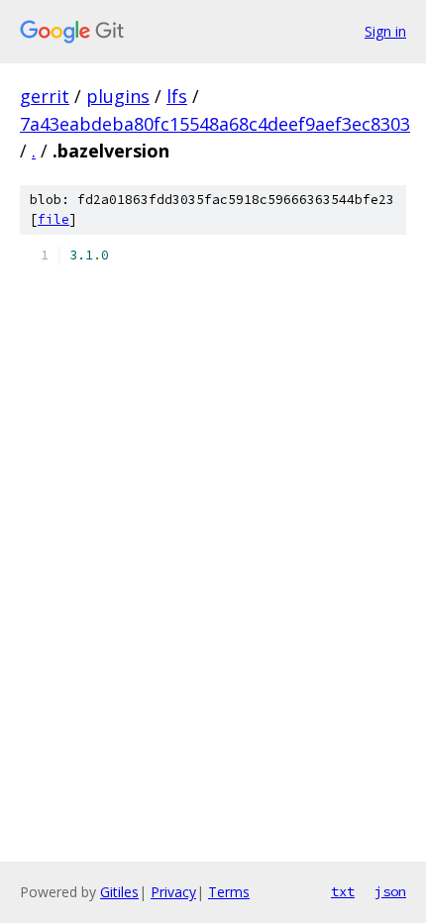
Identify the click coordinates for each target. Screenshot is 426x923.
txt (343, 891)
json (390, 891)
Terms (229, 891)
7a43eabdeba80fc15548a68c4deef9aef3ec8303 (215, 124)
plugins (118, 96)
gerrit (44, 96)
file (53, 219)
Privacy (173, 891)
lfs (176, 96)
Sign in (385, 31)
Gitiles (119, 891)
